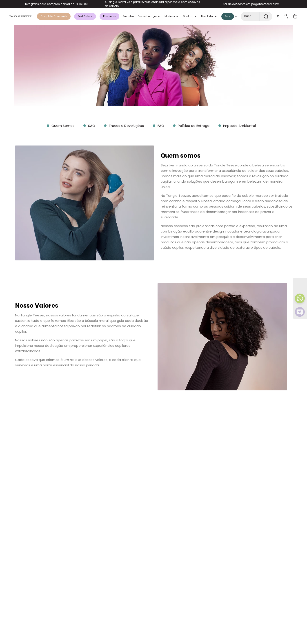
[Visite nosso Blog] (300, 312)
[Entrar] (286, 16)
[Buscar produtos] (266, 16)
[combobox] (256, 16)
